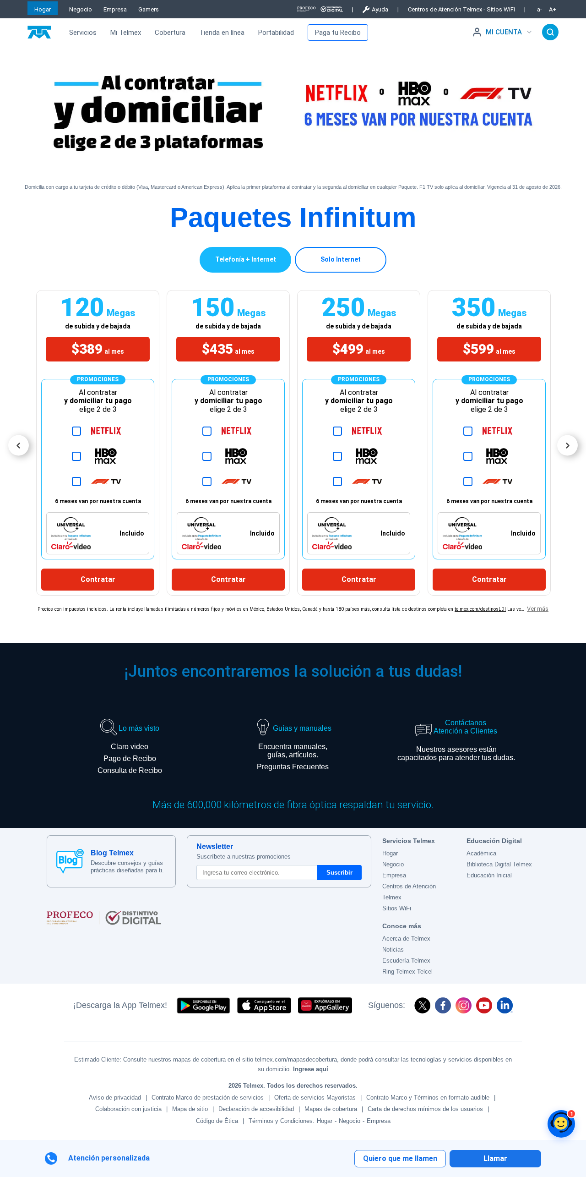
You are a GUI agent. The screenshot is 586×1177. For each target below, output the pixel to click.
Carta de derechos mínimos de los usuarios (425, 1109)
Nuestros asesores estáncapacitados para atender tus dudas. (456, 753)
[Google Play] (203, 1005)
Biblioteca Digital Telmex (499, 864)
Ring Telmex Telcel (407, 971)
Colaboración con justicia (128, 1109)
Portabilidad (276, 32)
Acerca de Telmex (406, 938)
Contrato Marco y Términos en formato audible (427, 1097)
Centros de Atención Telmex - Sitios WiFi (461, 9)
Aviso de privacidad (115, 1097)
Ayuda (380, 9)
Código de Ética (217, 1120)
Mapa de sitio (190, 1109)
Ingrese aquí (310, 1069)
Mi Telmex (125, 32)
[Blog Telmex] (70, 861)
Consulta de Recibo (130, 770)
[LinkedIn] (505, 1005)
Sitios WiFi (396, 908)
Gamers (148, 9)
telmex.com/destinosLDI (480, 609)
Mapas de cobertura (330, 1109)
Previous (18, 445)
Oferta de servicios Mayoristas (315, 1097)
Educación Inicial (489, 875)
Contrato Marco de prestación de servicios (208, 1097)
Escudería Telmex (406, 960)
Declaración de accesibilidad (256, 1109)
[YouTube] (484, 1005)
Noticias (393, 949)
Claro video (129, 746)
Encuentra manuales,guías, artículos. (292, 751)
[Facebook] (443, 1005)
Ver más (537, 608)
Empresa (115, 9)
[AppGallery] (325, 1005)
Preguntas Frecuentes (293, 767)
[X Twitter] (422, 1005)
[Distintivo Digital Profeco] (209, 917)
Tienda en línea (221, 32)
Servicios (83, 32)
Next (567, 445)
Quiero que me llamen (400, 1158)
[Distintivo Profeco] (320, 9)
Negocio (80, 9)
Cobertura (170, 32)
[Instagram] (464, 1005)
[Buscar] (550, 32)
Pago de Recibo (129, 758)
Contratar (98, 579)
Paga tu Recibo (338, 32)
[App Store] (264, 1005)
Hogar (42, 9)
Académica (481, 853)
